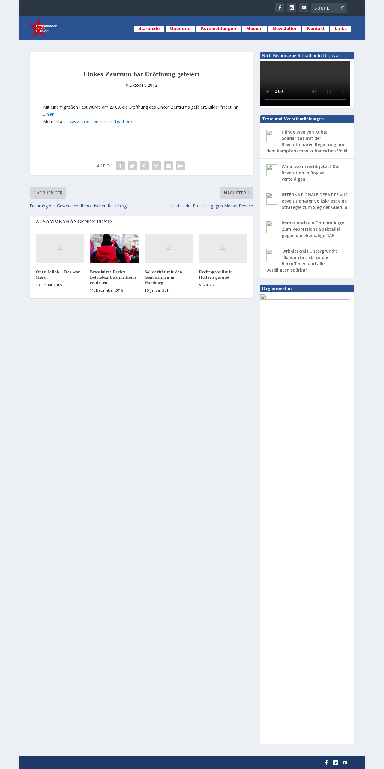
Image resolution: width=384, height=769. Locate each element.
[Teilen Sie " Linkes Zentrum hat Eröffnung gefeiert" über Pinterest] (156, 166)
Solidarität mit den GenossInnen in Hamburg (163, 277)
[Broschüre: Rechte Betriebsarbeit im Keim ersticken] (114, 248)
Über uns (180, 28)
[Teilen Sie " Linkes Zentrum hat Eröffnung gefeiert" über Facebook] (120, 166)
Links (341, 28)
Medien (254, 28)
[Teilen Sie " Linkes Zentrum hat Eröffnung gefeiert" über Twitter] (132, 166)
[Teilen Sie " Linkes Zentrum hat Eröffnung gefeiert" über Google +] (144, 166)
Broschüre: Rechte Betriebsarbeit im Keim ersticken (113, 277)
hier (50, 114)
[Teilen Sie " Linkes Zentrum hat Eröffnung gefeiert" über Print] (180, 166)
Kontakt (316, 28)
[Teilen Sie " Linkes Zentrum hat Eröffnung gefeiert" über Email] (168, 166)
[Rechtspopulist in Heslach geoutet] (223, 248)
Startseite (149, 28)
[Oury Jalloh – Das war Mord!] (60, 248)
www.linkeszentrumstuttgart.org (101, 121)
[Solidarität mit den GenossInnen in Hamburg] (169, 248)
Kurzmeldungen (218, 28)
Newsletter (285, 28)
